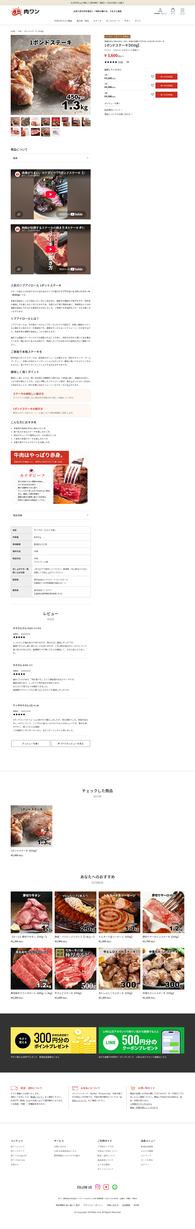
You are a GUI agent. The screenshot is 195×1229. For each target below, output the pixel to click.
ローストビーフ (113, 20)
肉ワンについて (18, 1146)
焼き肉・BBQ (83, 20)
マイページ (146, 1155)
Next (87, 75)
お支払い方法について (107, 1150)
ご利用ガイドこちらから (141, 1103)
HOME (13, 31)
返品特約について (112, 109)
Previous (14, 75)
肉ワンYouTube (18, 1159)
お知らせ (15, 1164)
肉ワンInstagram (19, 1155)
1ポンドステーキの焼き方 (28, 408)
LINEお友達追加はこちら (65, 1150)
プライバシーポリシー (93, 1205)
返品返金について (105, 1159)
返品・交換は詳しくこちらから (144, 1107)
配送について (37, 1096)
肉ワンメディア (18, 1150)
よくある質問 (103, 1164)
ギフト (138, 20)
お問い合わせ (60, 1146)
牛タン (127, 20)
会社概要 (126, 1205)
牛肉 (19, 31)
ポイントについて (105, 1168)
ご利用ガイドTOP (106, 1146)
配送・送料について (106, 1155)
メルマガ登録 (147, 1150)
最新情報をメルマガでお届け (67, 1155)
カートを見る (147, 1159)
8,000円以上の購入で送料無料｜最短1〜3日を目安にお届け (97, 2)
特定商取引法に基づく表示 (68, 1205)
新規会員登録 (147, 1146)
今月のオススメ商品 (63, 20)
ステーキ (97, 20)
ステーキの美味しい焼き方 (28, 393)
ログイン (145, 1164)
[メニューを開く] (182, 10)
